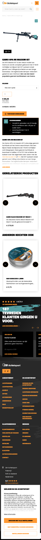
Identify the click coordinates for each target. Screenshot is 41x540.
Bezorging (6, 440)
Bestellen (6, 436)
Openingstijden (28, 406)
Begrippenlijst (8, 408)
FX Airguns (26, 436)
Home (4, 15)
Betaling (5, 443)
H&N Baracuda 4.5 (9, 157)
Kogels (5, 390)
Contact (5, 457)
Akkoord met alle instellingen (21, 520)
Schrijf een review (29, 413)
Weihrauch (26, 443)
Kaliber (5, 83)
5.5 (19, 157)
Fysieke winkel (28, 410)
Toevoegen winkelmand (15, 114)
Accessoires (7, 397)
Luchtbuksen (7, 383)
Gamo (24, 440)
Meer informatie (9, 514)
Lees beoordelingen (10, 326)
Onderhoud (6, 401)
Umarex (25, 433)
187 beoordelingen (9, 304)
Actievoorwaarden (9, 454)
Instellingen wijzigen (20, 533)
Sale (4, 404)
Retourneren (7, 447)
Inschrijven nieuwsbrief (27, 417)
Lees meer (6, 167)
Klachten (5, 450)
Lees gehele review (11, 354)
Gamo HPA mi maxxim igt (14, 15)
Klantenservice (8, 429)
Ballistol (26, 429)
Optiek (4, 394)
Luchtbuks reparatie (30, 392)
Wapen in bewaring (29, 395)
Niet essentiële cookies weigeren (20, 527)
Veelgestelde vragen (10, 433)
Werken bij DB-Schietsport (27, 384)
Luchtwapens (7, 387)
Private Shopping (29, 388)
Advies (24, 399)
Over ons (25, 403)
